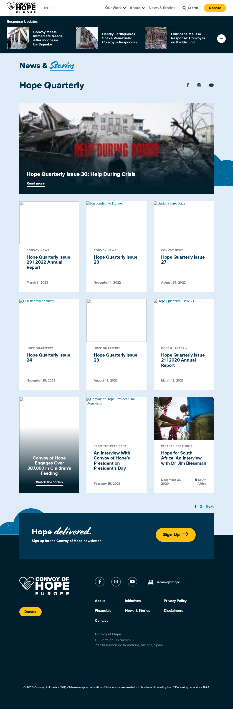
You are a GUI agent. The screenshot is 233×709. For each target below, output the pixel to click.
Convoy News (38, 250)
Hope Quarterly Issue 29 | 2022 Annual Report (48, 262)
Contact (101, 620)
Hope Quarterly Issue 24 (48, 357)
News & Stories (162, 7)
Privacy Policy (175, 601)
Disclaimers (173, 610)
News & (46, 65)
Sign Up (171, 534)
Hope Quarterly (40, 348)
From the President (110, 446)
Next (210, 506)
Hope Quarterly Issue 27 (183, 260)
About (135, 7)
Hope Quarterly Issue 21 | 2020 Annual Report (183, 360)
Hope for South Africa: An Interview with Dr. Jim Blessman (183, 458)
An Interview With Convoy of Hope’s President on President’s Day (112, 460)
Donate (215, 8)
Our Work (113, 7)
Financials (103, 610)
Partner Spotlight (176, 446)
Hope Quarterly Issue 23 (115, 357)
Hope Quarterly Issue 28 (115, 260)
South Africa (201, 481)
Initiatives (133, 601)
